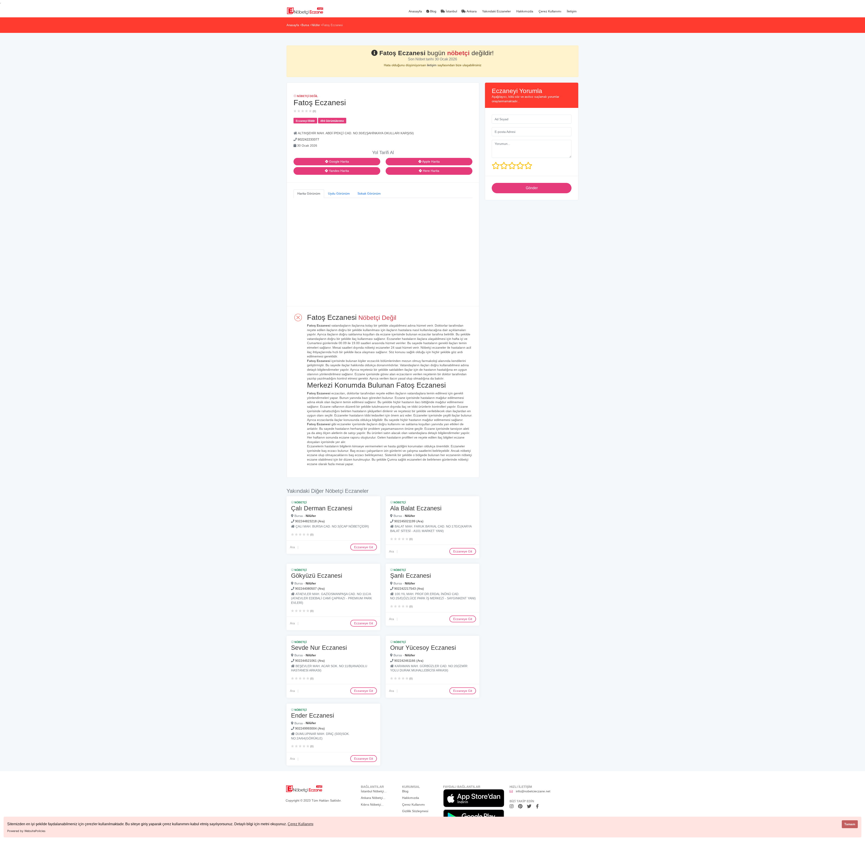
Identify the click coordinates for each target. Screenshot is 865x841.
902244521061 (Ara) (310, 661)
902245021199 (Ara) (408, 521)
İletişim (571, 11)
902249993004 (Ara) (310, 728)
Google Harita (338, 161)
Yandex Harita (338, 171)
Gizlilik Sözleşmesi (415, 811)
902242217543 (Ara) (409, 589)
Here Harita (430, 171)
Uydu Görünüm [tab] (339, 193)
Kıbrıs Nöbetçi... (372, 804)
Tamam (849, 824)
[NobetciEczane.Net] (305, 10)
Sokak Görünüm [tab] (369, 193)
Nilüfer (316, 25)
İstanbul (451, 11)
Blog (432, 11)
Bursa (305, 25)
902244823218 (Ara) (310, 521)
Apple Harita (430, 161)
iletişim (432, 65)
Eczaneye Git (363, 547)
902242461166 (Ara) (408, 661)
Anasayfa (415, 11)
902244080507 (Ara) (310, 589)
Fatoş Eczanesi (332, 25)
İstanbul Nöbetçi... (374, 791)
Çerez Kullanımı (300, 824)
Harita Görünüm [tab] (308, 193)
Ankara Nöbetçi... (373, 798)
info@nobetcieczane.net (533, 791)
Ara (292, 547)
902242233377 (308, 139)
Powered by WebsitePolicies (26, 831)
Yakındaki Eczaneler (496, 11)
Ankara (471, 11)
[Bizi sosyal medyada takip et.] (513, 806)
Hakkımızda (524, 11)
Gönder (532, 188)
